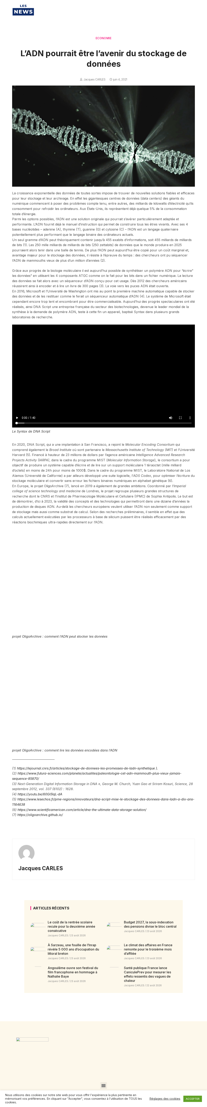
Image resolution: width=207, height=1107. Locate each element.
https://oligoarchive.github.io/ (40, 815)
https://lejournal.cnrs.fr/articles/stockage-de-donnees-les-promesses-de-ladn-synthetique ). (87, 768)
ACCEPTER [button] (193, 1098)
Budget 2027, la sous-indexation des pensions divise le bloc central (150, 924)
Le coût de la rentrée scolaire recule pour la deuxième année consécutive (71, 926)
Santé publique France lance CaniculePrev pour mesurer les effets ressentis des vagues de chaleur (147, 974)
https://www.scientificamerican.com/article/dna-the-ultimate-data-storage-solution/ (82, 810)
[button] (103, 1085)
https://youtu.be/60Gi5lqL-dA (40, 794)
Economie (104, 38)
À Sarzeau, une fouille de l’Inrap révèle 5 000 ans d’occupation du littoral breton (73, 949)
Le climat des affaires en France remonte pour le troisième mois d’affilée (148, 949)
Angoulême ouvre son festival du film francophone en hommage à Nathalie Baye (73, 972)
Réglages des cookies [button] (164, 1099)
